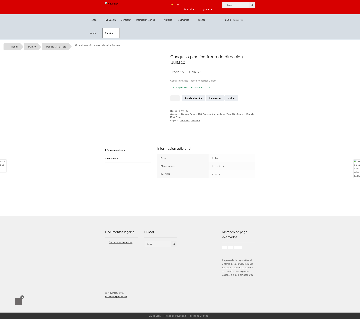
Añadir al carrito (193, 98)
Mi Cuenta (110, 19)
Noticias (168, 19)
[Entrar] (189, 4)
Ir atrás (231, 98)
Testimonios (183, 19)
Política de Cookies (198, 315)
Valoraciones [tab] (111, 158)
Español (109, 33)
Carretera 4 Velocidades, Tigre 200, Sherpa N (224, 114)
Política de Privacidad (175, 315)
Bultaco (32, 46)
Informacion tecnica (145, 19)
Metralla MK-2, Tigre (56, 46)
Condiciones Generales (120, 242)
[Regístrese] (206, 4)
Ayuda (92, 33)
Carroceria (185, 120)
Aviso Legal (155, 315)
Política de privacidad (116, 296)
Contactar (125, 19)
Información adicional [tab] (116, 150)
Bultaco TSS (196, 114)
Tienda (92, 19)
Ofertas (201, 19)
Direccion (195, 120)
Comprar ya (215, 98)
